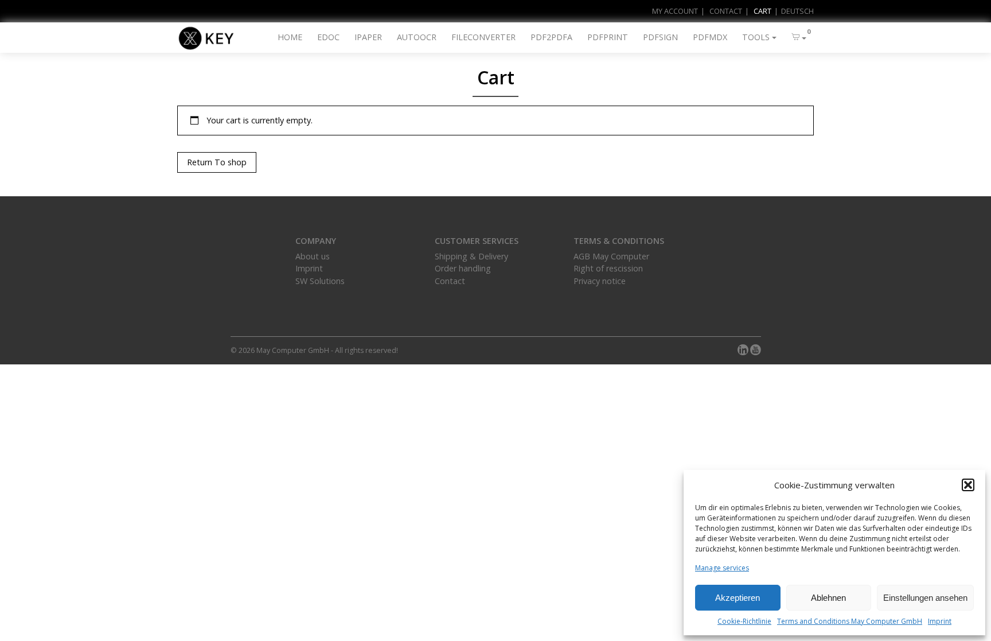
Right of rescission (608, 268)
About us (312, 256)
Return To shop (217, 162)
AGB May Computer (611, 256)
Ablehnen (828, 598)
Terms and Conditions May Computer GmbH (849, 621)
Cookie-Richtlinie (744, 621)
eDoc (328, 37)
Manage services (722, 568)
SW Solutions (320, 280)
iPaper (368, 37)
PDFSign (660, 37)
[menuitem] (792, 11)
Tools (756, 37)
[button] (968, 485)
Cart (762, 11)
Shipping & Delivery (471, 256)
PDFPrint (607, 37)
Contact (725, 11)
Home (290, 37)
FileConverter (483, 37)
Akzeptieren (737, 598)
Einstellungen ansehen (925, 598)
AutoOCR (416, 37)
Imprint (939, 621)
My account (675, 11)
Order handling (463, 268)
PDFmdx (710, 37)
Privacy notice (599, 280)
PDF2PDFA (551, 37)
